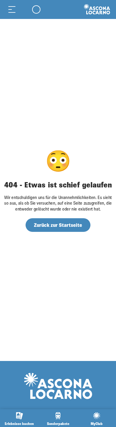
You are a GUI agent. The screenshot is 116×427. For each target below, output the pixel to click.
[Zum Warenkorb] (24, 9)
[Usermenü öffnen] (36, 9)
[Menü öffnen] (12, 9)
